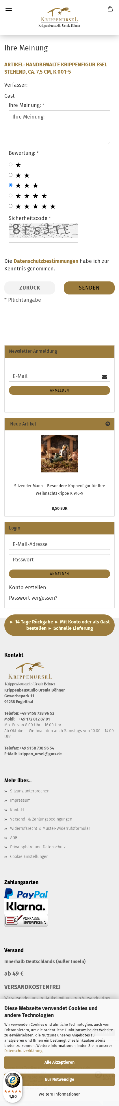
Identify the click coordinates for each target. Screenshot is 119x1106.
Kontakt (17, 809)
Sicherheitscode (29, 218)
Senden (89, 288)
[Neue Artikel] (107, 424)
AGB (13, 837)
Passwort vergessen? (33, 598)
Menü (8, 8)
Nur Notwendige (59, 1079)
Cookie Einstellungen (29, 856)
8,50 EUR (60, 508)
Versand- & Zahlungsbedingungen (41, 819)
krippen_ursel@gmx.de (40, 754)
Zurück (29, 288)
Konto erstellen (27, 587)
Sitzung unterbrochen (29, 791)
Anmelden (59, 390)
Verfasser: (15, 85)
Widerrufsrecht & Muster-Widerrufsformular (50, 828)
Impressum (20, 800)
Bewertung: (23, 153)
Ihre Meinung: (25, 105)
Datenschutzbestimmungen (46, 261)
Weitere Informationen (60, 1094)
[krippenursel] (59, 17)
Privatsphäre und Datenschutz (38, 847)
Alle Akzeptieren (59, 1062)
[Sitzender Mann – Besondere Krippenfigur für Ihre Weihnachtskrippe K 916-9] (59, 453)
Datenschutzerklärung (23, 1051)
